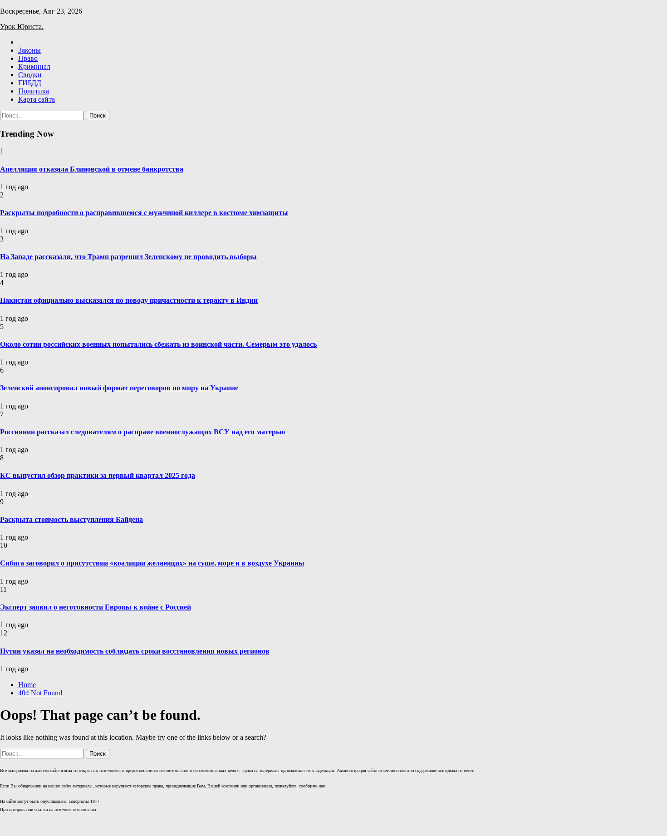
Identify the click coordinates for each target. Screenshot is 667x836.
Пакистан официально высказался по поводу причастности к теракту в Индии (129, 300)
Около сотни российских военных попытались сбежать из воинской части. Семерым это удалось (158, 344)
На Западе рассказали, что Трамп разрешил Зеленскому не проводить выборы (128, 257)
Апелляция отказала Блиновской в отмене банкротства (91, 169)
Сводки (30, 75)
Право (28, 58)
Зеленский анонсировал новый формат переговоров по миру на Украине (119, 388)
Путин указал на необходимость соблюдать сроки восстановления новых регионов (135, 651)
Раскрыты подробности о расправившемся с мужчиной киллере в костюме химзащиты (144, 212)
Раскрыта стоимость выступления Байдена (71, 519)
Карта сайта (36, 99)
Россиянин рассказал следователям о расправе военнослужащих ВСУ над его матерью (142, 432)
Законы (29, 50)
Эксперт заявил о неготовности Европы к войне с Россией (95, 607)
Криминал (34, 66)
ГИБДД (29, 83)
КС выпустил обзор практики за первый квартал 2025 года (97, 475)
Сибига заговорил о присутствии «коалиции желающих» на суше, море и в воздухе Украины (152, 563)
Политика (33, 91)
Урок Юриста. (22, 26)
